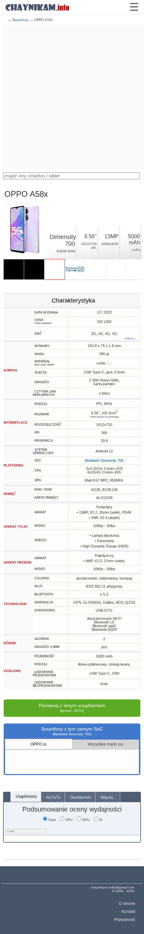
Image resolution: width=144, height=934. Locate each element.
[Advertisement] (72, 97)
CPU (68, 820)
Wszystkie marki (105, 744)
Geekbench (80, 797)
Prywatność (124, 919)
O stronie (127, 903)
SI (100, 820)
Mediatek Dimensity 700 (104, 460)
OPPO (38, 744)
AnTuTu (53, 797)
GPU (85, 820)
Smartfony (20, 20)
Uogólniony (26, 796)
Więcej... (108, 797)
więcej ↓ (130, 338)
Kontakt (128, 911)
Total (52, 820)
